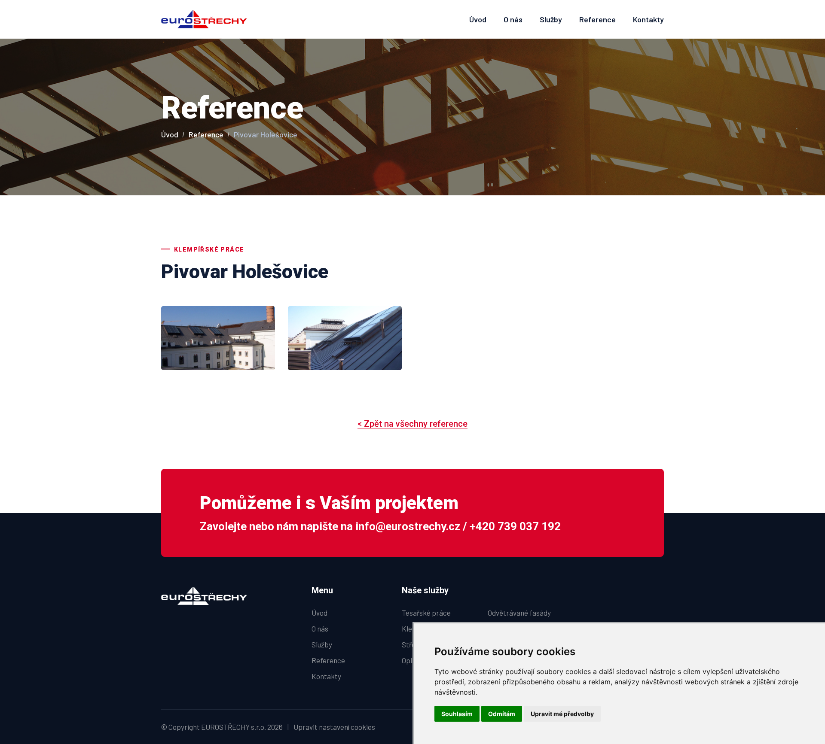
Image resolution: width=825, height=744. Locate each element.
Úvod (477, 19)
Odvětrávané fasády (519, 612)
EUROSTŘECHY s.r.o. (233, 727)
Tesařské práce (426, 612)
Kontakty (648, 19)
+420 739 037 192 (515, 526)
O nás (513, 19)
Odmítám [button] (501, 713)
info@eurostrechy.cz (407, 526)
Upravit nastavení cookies (334, 727)
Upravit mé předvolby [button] (562, 713)
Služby (551, 19)
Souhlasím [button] (457, 713)
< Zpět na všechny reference (413, 424)
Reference (597, 19)
